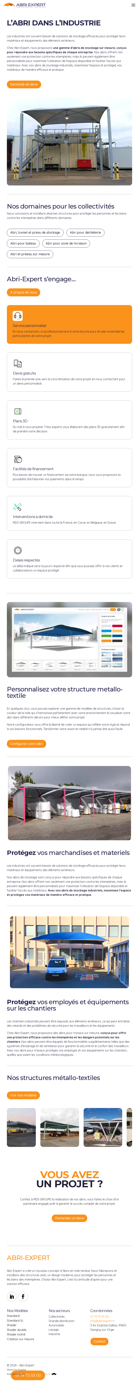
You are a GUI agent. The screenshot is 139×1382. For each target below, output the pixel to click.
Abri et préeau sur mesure (30, 254)
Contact (99, 1341)
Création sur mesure (20, 1339)
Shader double (16, 1330)
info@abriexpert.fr (102, 1321)
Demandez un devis (69, 1218)
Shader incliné (16, 1334)
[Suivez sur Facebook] (23, 1297)
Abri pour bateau (23, 243)
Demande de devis (24, 84)
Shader (11, 1325)
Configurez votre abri (26, 744)
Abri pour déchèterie (85, 232)
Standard (13, 1316)
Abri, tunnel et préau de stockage (35, 232)
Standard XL (15, 1320)
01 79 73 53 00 (99, 1316)
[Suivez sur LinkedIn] (12, 1297)
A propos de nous (23, 292)
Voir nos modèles (23, 1095)
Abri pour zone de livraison (66, 243)
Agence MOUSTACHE (38, 1374)
